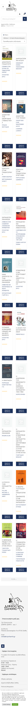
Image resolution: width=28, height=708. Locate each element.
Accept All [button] (15, 704)
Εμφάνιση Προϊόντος (7, 93)
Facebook (2, 646)
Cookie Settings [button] (6, 704)
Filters (6, 35)
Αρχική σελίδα (4, 24)
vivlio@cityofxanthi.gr (8, 636)
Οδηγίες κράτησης (6, 679)
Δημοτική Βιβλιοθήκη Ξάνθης (10, 683)
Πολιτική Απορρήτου (7, 686)
